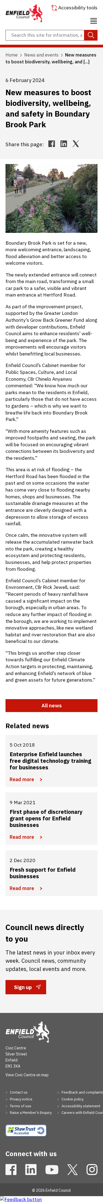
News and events (41, 55)
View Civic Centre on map (27, 1074)
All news (51, 705)
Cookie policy (72, 1099)
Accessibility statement (80, 1106)
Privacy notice (20, 1099)
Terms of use (20, 1106)
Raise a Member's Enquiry (30, 1112)
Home (11, 55)
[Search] (91, 35)
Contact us (18, 1092)
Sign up (23, 989)
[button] (93, 20)
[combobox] (51, 35)
